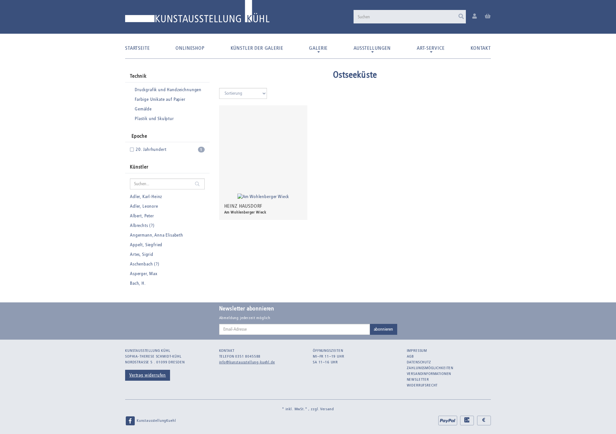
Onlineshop (189, 48)
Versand (327, 409)
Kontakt (481, 48)
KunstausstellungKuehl (155, 420)
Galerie (318, 48)
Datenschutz (419, 362)
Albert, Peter (142, 216)
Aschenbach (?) (144, 264)
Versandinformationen (429, 374)
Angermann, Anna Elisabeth (156, 235)
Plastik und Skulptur (154, 118)
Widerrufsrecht (422, 385)
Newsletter (418, 379)
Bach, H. (138, 283)
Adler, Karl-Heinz (146, 196)
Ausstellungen (372, 48)
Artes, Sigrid (141, 254)
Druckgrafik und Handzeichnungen (168, 89)
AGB (410, 356)
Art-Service (431, 48)
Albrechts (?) (142, 225)
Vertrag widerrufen (147, 375)
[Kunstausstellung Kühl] (197, 13)
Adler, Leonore (144, 206)
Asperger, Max (144, 273)
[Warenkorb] (488, 16)
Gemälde (143, 109)
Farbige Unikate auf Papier (160, 99)
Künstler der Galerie (257, 48)
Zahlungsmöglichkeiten (430, 368)
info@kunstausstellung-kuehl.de (247, 362)
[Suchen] (461, 16)
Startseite (137, 48)
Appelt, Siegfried (146, 244)
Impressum (417, 350)
